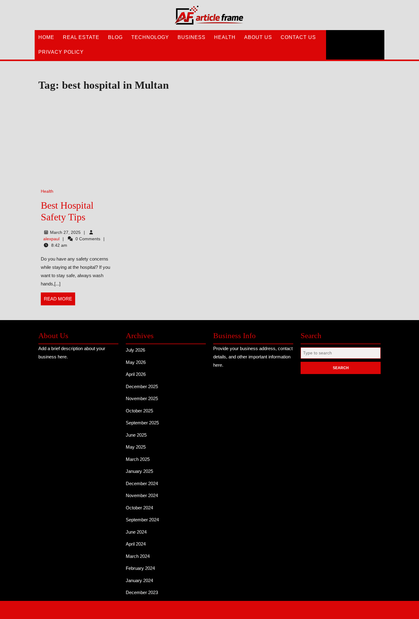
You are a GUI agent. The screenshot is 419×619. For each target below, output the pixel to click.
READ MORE (59, 301)
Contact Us (298, 37)
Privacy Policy (61, 52)
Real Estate (81, 37)
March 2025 (138, 456)
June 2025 (136, 432)
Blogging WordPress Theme (188, 609)
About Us (258, 37)
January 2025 (139, 468)
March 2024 (138, 553)
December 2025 (142, 383)
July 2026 (135, 347)
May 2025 (136, 444)
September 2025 (142, 419)
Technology (150, 37)
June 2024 (136, 529)
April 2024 (136, 541)
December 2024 (142, 480)
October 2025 (139, 407)
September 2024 (142, 516)
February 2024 (140, 565)
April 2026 (136, 371)
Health (225, 37)
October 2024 (139, 504)
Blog (115, 37)
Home (46, 37)
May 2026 (136, 359)
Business (192, 37)
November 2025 (142, 395)
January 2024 (139, 577)
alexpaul (51, 238)
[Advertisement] (165, 140)
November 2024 (142, 492)
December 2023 (142, 589)
